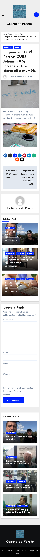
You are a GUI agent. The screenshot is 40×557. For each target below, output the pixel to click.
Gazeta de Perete (19, 24)
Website (6, 374)
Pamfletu (10, 253)
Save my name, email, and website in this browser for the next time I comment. (18, 391)
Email (6, 363)
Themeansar (20, 554)
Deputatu (11, 481)
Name (6, 353)
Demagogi (11, 506)
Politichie (8, 47)
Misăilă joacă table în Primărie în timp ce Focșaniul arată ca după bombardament (20, 285)
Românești (11, 457)
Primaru (30, 253)
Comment (8, 320)
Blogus (32, 550)
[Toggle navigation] (3, 15)
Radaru (18, 47)
